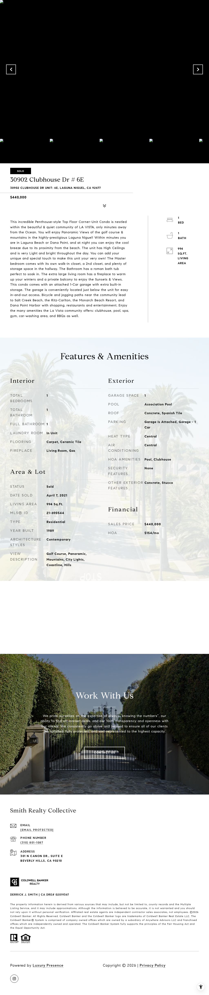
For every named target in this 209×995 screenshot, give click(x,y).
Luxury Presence (48, 965)
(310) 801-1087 (31, 842)
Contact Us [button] (104, 752)
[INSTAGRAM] (14, 979)
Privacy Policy (153, 965)
